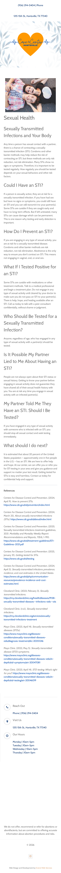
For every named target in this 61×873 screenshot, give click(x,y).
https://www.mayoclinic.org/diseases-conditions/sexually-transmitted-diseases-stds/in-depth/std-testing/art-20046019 (29, 677)
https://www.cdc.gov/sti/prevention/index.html (27, 505)
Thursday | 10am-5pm (24, 752)
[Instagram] (30, 856)
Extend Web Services (44, 868)
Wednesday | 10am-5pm (25, 749)
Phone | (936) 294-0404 (25, 713)
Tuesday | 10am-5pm (23, 745)
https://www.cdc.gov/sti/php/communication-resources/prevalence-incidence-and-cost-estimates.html (26, 580)
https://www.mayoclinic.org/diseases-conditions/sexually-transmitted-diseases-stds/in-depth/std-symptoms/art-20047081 (29, 659)
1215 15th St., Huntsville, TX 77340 (30, 16)
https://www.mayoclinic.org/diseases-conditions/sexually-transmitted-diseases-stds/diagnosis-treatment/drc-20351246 (25, 637)
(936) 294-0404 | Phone (30, 5)
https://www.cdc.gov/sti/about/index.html (31, 519)
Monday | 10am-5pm (23, 741)
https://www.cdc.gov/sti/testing (19, 558)
